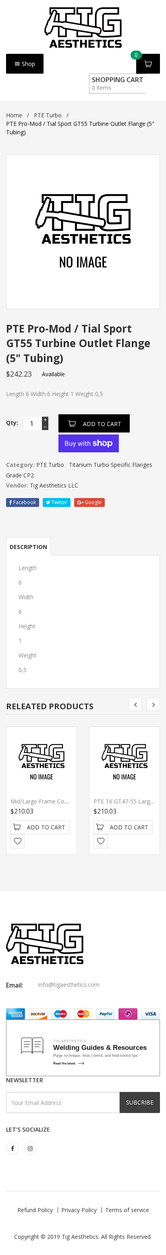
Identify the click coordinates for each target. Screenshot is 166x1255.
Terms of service (127, 1210)
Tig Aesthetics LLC (54, 485)
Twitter (58, 502)
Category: (20, 465)
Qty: (12, 422)
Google (92, 502)
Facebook (24, 502)
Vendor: (17, 485)
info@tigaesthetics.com (69, 984)
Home (14, 115)
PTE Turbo (48, 115)
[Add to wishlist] (17, 841)
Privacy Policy (79, 1210)
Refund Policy (35, 1210)
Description (28, 547)
